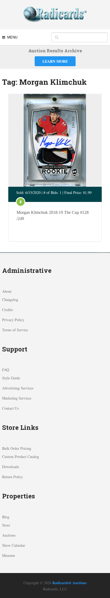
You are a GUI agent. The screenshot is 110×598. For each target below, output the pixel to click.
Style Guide (11, 377)
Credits (7, 309)
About (6, 291)
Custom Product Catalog (20, 456)
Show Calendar (13, 545)
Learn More (55, 61)
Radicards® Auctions (69, 583)
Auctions (8, 535)
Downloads (10, 466)
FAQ (5, 369)
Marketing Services (16, 398)
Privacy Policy (13, 319)
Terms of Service (15, 329)
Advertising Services (17, 388)
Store (6, 525)
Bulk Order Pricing (16, 448)
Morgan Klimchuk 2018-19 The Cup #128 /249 (53, 215)
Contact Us (10, 408)
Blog (5, 516)
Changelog (10, 299)
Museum (8, 555)
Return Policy (12, 476)
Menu (12, 37)
